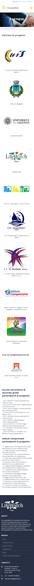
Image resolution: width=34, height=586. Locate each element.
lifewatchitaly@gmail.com (13, 579)
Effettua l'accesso (20, 1)
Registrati (30, 1)
